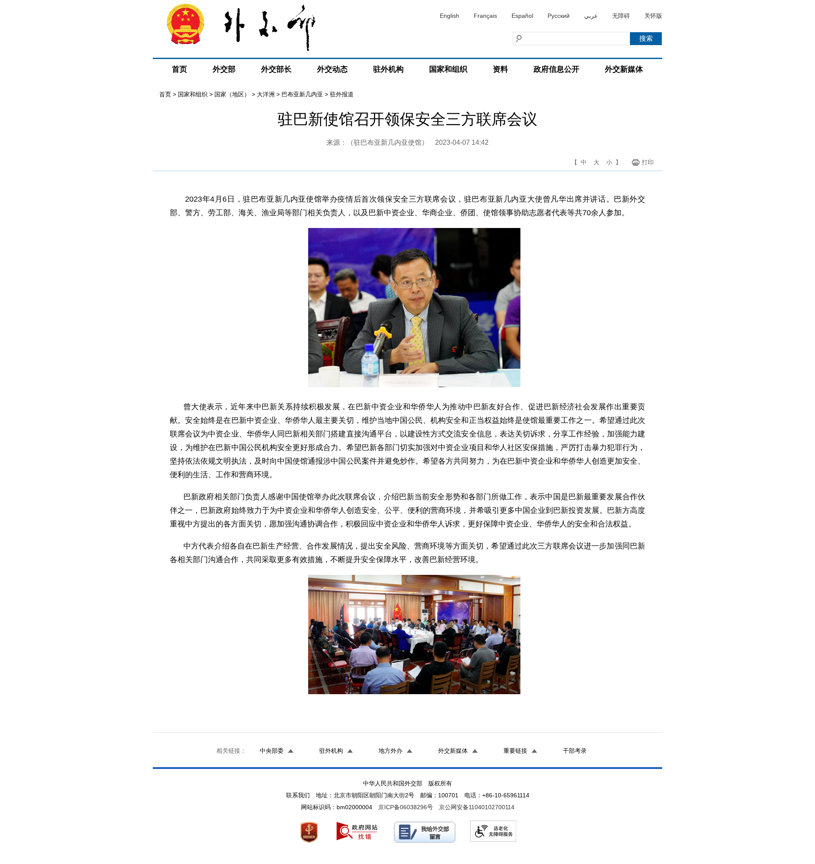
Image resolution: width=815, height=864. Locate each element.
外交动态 (332, 69)
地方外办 (390, 750)
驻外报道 (342, 94)
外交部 (224, 69)
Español (522, 15)
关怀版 (653, 15)
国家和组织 (448, 69)
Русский (559, 15)
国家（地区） (232, 94)
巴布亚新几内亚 (302, 94)
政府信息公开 (556, 69)
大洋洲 (266, 94)
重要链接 (515, 750)
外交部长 (276, 69)
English (449, 15)
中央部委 (272, 750)
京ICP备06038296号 (405, 807)
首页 (179, 69)
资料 (500, 69)
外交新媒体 (624, 69)
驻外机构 (388, 69)
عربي (591, 15)
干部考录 (575, 750)
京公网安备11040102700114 (476, 807)
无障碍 (621, 15)
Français (485, 15)
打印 (648, 162)
